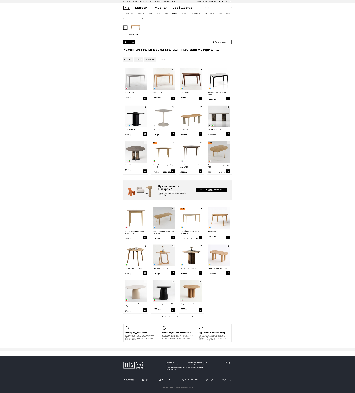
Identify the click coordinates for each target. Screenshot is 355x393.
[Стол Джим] (219, 218)
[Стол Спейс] (191, 79)
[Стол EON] (136, 152)
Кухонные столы (132, 34)
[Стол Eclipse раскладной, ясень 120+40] (191, 152)
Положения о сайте (172, 364)
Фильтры (131, 42)
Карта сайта (170, 362)
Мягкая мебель (129, 13)
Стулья (166, 13)
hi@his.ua (148, 380)
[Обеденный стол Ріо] (191, 291)
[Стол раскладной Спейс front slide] (219, 79)
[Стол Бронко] (164, 79)
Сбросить (163, 59)
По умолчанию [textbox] (220, 42)
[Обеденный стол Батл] (191, 255)
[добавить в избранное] (145, 69)
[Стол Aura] (164, 116)
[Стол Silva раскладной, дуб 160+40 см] (191, 218)
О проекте (126, 1)
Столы (150, 13)
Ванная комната (209, 13)
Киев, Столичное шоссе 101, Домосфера (220, 380)
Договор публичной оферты (196, 364)
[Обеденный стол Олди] (164, 255)
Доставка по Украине (168, 380)
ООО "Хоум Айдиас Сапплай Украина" (181, 387)
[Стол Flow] (191, 116)
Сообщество (183, 8)
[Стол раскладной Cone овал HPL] (136, 291)
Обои (220, 13)
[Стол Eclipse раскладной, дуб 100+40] (219, 152)
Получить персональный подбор (211, 190)
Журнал (161, 8)
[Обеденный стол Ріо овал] (219, 255)
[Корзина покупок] (230, 2)
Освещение (141, 13)
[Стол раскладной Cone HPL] (164, 291)
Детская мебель (196, 13)
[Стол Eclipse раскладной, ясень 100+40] (136, 218)
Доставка (149, 1)
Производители (171, 369)
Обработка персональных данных (176, 367)
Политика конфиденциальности (197, 362)
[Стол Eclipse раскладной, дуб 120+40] (164, 152)
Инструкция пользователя (195, 367)
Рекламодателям (138, 1)
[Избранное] (227, 1)
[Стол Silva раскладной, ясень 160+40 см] (164, 218)
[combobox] (221, 42)
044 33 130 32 (130, 379)
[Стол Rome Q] (136, 116)
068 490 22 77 (130, 381)
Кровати (174, 13)
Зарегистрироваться (209, 1)
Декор (158, 13)
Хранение (184, 13)
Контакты (158, 1)
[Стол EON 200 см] (219, 116)
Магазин (142, 8)
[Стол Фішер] (136, 79)
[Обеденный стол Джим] (136, 255)
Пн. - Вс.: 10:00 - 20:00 (191, 380)
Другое (228, 13)
